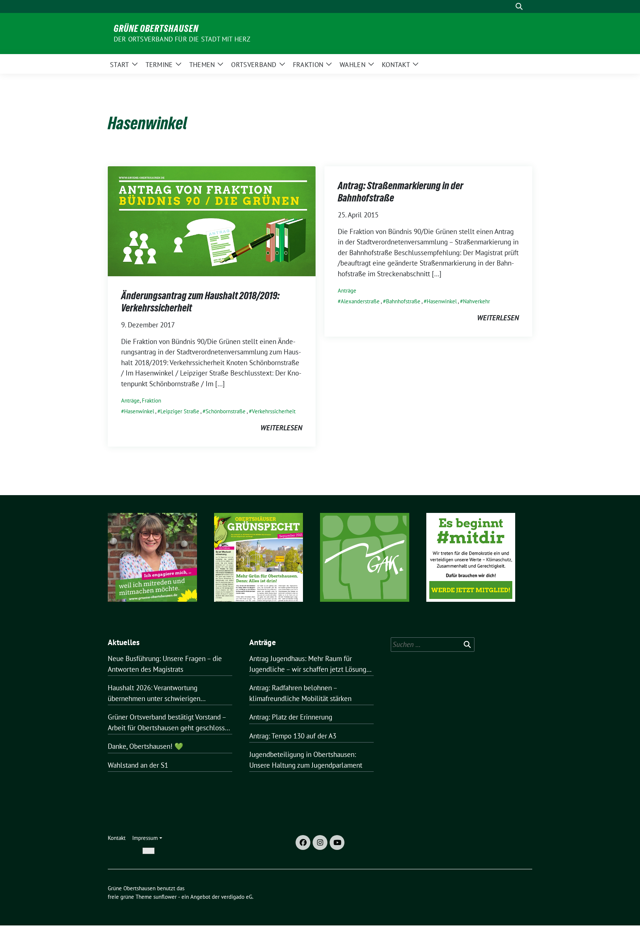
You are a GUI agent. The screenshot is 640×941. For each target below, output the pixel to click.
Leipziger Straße (179, 411)
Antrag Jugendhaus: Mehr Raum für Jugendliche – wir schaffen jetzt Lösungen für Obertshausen (311, 664)
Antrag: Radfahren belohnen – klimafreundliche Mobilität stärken (300, 693)
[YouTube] (337, 842)
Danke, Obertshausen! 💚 (145, 746)
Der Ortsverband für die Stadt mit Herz (182, 39)
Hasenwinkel (139, 411)
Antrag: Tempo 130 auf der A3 (292, 735)
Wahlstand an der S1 (138, 765)
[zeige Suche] (519, 6)
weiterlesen (281, 427)
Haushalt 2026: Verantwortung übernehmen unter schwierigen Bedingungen (154, 693)
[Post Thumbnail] (212, 220)
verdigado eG (236, 896)
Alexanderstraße (360, 301)
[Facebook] (303, 842)
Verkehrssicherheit (274, 411)
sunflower (165, 896)
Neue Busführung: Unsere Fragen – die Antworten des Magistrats (165, 664)
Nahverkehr (476, 301)
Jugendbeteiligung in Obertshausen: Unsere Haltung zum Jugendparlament (305, 760)
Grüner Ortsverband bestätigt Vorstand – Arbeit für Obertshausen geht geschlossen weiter (170, 723)
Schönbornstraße (226, 411)
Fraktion (151, 400)
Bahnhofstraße (403, 301)
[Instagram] (320, 842)
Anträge (130, 400)
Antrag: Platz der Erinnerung (290, 717)
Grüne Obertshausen (156, 28)
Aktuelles (124, 642)
